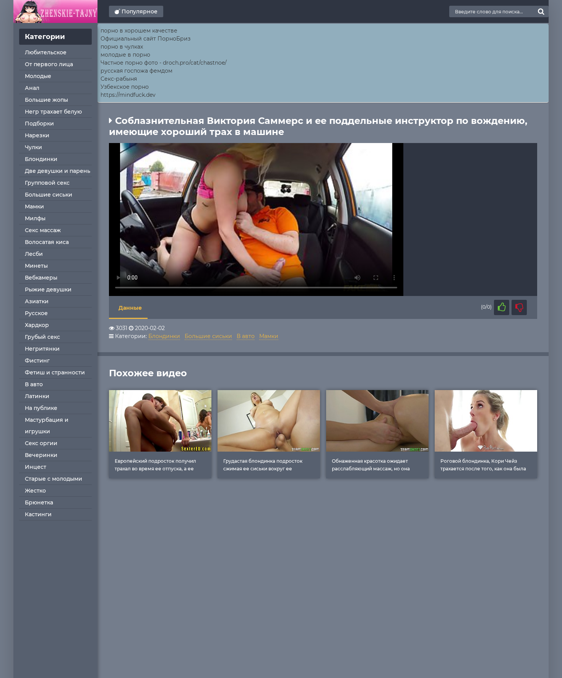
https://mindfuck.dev (128, 94)
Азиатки (37, 301)
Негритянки (42, 348)
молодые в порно (125, 54)
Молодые (38, 76)
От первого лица (49, 64)
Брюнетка (39, 502)
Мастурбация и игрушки (46, 425)
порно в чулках (122, 46)
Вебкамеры (41, 277)
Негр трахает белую (53, 111)
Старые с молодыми (53, 478)
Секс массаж (43, 230)
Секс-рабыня (119, 78)
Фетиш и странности (55, 372)
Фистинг (37, 360)
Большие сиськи (48, 194)
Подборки (39, 123)
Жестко (35, 490)
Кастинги (38, 514)
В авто (34, 384)
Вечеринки (41, 455)
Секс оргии (41, 443)
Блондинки (41, 159)
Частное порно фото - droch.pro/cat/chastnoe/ (164, 62)
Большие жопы (46, 99)
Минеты (36, 265)
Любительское (46, 52)
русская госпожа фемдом (136, 70)
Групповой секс (47, 182)
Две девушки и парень (57, 170)
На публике (41, 408)
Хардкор (37, 325)
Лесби (34, 253)
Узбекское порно (125, 86)
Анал (32, 88)
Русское (36, 313)
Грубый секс (42, 336)
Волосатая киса (47, 242)
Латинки (37, 396)
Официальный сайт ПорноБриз (145, 38)
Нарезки (37, 135)
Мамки (34, 206)
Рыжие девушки (48, 289)
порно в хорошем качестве (139, 30)
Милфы (35, 218)
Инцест (35, 466)
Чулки (33, 147)
